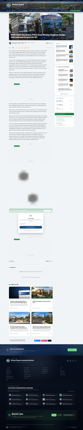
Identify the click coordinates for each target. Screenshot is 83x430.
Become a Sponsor (76, 10)
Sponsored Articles (45, 371)
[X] (73, 361)
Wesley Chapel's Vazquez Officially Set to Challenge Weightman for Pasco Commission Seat (41, 0)
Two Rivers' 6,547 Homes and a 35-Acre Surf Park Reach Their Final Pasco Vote (68, 0)
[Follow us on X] (76, 5)
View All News (79, 0)
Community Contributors (10, 378)
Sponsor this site (31, 99)
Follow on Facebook (27, 374)
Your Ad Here (17, 84)
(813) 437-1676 (17, 414)
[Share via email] (50, 43)
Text (60, 415)
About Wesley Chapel (54, 10)
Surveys (31, 10)
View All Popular (63, 93)
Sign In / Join (26, 369)
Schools (7, 374)
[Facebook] (68, 361)
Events (25, 10)
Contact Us (26, 373)
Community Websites (73, 427)
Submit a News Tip (27, 371)
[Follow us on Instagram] (74, 5)
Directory (37, 10)
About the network (71, 391)
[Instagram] (70, 361)
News (14, 10)
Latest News (8, 369)
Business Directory (9, 371)
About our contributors (31, 42)
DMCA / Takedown (63, 374)
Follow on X (26, 378)
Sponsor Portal (44, 373)
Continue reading (29, 227)
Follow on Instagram (27, 376)
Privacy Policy (62, 371)
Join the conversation (48, 47)
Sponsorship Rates (68, 415)
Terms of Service (62, 373)
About (61, 369)
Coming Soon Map (45, 10)
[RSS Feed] (75, 361)
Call (54, 415)
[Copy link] (52, 43)
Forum (20, 10)
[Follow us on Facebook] (72, 5)
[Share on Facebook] (48, 43)
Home (9, 10)
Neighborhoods (8, 373)
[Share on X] (46, 43)
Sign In (67, 5)
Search (7, 379)
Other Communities (64, 10)
